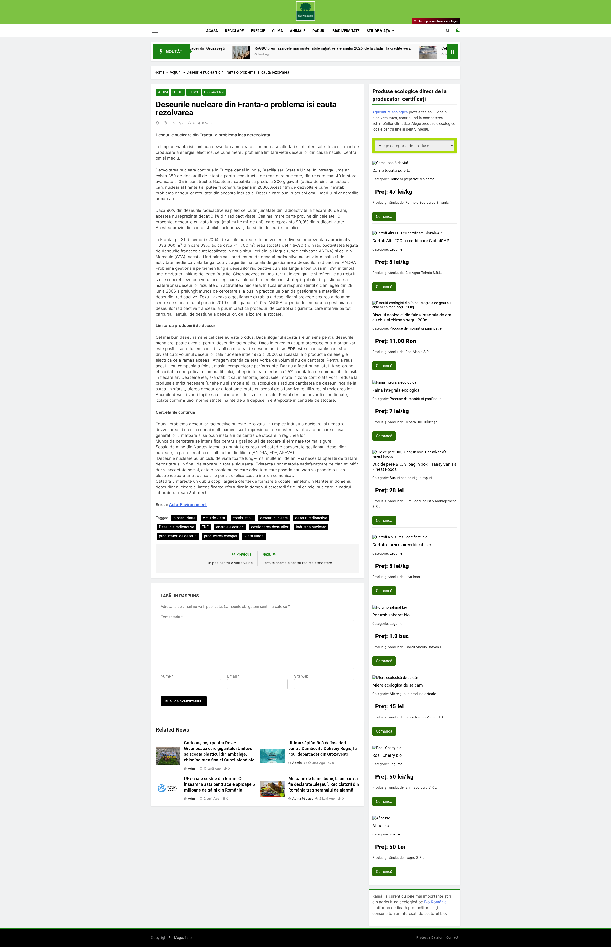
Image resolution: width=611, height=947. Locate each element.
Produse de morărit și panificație (416, 328)
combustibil (243, 518)
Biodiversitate (345, 31)
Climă (277, 31)
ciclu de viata (214, 518)
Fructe (395, 834)
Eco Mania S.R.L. (419, 352)
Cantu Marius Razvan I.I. (425, 647)
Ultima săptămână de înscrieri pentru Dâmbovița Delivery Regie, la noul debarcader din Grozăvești (322, 748)
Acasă (212, 31)
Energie (258, 31)
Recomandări (214, 92)
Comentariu (172, 617)
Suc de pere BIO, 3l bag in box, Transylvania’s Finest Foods (414, 467)
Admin (193, 768)
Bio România (435, 901)
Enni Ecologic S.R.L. (421, 787)
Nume (167, 676)
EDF (205, 527)
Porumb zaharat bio (391, 614)
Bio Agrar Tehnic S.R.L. (424, 273)
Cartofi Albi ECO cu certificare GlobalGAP (410, 240)
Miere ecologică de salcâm (397, 685)
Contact (452, 938)
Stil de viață (378, 31)
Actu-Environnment (188, 504)
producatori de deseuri (177, 536)
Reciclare (234, 31)
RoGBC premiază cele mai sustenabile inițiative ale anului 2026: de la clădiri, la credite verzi (294, 48)
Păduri (318, 31)
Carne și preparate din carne (412, 179)
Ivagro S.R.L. (415, 858)
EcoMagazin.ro (180, 938)
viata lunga (254, 536)
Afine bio (380, 825)
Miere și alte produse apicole (413, 694)
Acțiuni (162, 92)
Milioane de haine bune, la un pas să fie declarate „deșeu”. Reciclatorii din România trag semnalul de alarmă (323, 784)
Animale (297, 31)
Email (233, 676)
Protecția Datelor (429, 938)
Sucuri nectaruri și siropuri (411, 478)
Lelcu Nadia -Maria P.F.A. (425, 717)
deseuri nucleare (274, 518)
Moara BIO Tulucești (422, 422)
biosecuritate (184, 518)
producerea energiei (220, 536)
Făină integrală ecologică (396, 390)
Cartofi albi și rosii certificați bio (401, 544)
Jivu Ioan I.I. (415, 577)
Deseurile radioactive (176, 527)
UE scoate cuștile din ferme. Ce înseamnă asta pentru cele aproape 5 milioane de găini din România (219, 784)
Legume (396, 249)
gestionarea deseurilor (269, 527)
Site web (301, 676)
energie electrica (229, 527)
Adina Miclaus (302, 798)
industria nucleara (311, 527)
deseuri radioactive (311, 518)
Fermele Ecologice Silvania (427, 202)
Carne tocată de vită (391, 170)
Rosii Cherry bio (387, 755)
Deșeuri (177, 92)
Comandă (384, 216)
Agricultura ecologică (390, 112)
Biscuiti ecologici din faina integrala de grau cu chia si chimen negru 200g (413, 317)
